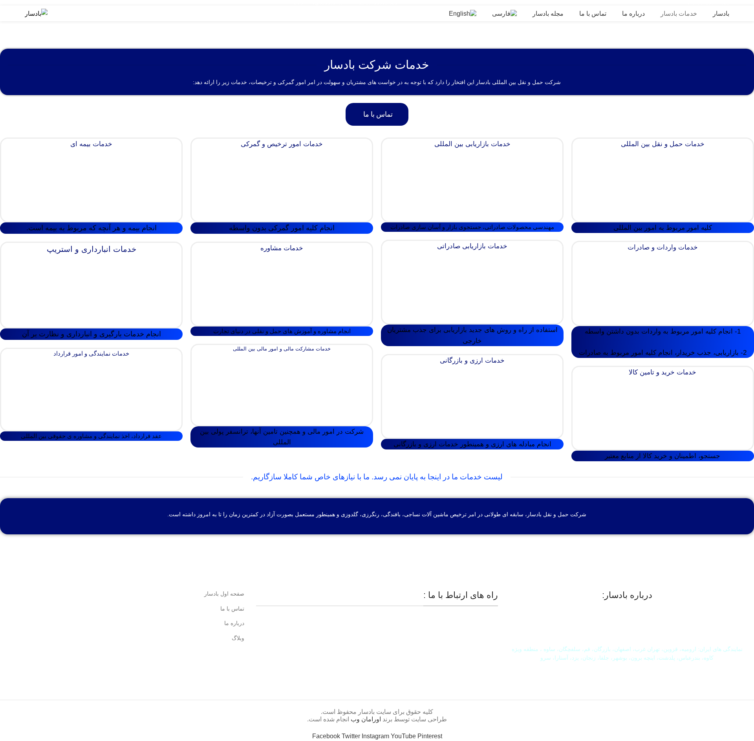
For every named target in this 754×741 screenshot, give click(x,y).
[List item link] (127, 593)
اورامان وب (366, 719)
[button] (377, 114)
